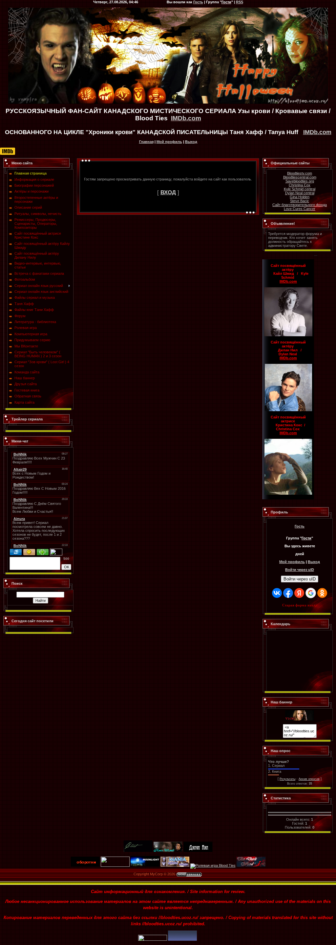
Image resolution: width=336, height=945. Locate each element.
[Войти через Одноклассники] (322, 593)
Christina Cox (299, 185)
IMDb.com (186, 118)
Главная (146, 142)
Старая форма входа (299, 605)
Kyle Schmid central (299, 189)
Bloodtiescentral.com (299, 177)
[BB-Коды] (42, 551)
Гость (299, 526)
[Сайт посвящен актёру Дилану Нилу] (197, 851)
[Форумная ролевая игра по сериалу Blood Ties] (213, 865)
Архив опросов (309, 779)
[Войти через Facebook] (288, 593)
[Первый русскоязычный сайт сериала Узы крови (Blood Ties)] (299, 712)
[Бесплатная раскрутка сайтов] (182, 939)
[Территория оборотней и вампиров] (85, 865)
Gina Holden (299, 197)
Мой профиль (169, 142)
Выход (191, 142)
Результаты (287, 779)
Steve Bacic (299, 201)
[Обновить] (16, 551)
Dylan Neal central (299, 193)
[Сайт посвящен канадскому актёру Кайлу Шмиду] (168, 851)
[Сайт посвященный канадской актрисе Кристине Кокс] (138, 851)
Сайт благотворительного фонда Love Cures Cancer (299, 207)
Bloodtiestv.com (299, 173)
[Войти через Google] (310, 593)
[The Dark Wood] (251, 865)
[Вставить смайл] (29, 551)
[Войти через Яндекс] (299, 593)
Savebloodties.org (299, 181)
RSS (239, 2)
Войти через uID (300, 579)
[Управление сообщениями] (56, 551)
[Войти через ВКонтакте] (277, 593)
